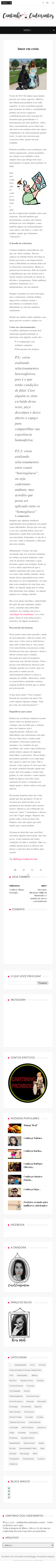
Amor (32, 1365)
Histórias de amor (17, 1422)
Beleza (34, 1375)
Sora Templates (16, 1556)
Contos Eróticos (16, 1386)
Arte (11, 1375)
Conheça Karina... (33, 1150)
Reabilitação (14, 1443)
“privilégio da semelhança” (22, 614)
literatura (41, 1427)
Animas (42, 1365)
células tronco (26, 1380)
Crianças (30, 1386)
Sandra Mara (29, 1443)
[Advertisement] (31, 937)
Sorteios (12, 1453)
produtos (13, 1438)
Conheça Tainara (33, 1138)
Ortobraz (33, 1433)
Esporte (38, 1406)
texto (35, 1453)
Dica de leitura (16, 1401)
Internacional (34, 1422)
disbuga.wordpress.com (25, 858)
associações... (22, 1375)
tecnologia (24, 1453)
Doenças (30, 1401)
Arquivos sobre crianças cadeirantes (25, 1370)
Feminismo (29, 1412)
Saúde (41, 1443)
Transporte (14, 1459)
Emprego (13, 1406)
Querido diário (27, 1438)
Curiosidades (14, 1391)
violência (13, 1464)
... (10, 1365)
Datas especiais (16, 1396)
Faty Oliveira (14, 1412)
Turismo (41, 1459)
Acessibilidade (20, 1365)
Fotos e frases (15, 1417)
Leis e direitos (27, 1427)
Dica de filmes (32, 1396)
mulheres (22, 1433)
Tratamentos (28, 1459)
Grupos (40, 1417)
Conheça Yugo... (32, 1189)
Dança (27, 1391)
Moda (11, 1433)
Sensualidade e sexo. (28, 1448)
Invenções (13, 1427)
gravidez (29, 1417)
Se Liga (12, 1448)
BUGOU (13, 1380)
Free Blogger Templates (36, 1556)
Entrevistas (26, 1406)
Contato (40, 1380)
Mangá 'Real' (30, 1125)
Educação (41, 1401)
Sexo (42, 1448)
